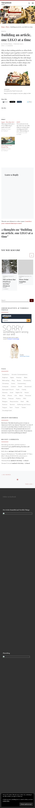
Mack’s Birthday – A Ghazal (20, 460)
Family (24, 389)
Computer (5, 386)
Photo (7, 27)
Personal (28, 395)
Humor (27, 392)
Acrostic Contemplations (19, 374)
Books (19, 380)
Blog (13, 380)
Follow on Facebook (9, 497)
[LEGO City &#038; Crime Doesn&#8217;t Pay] (8, 140)
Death (20, 386)
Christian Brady (7, 44)
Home (3, 27)
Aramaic (19, 377)
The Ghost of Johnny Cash (16, 458)
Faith (17, 389)
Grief (11, 392)
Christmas (5, 383)
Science (4, 404)
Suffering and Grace (23, 404)
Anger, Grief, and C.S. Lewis (18, 451)
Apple (12, 377)
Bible (25, 377)
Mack (21, 395)
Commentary (22, 383)
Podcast (11, 398)
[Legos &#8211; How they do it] (9, 126)
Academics (5, 374)
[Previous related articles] (27, 255)
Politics (18, 398)
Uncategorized (7, 410)
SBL (27, 401)
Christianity (27, 380)
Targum (4, 407)
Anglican (5, 377)
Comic (13, 383)
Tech (11, 407)
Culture (13, 386)
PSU (24, 398)
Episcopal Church (8, 389)
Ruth (22, 401)
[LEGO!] (24, 128)
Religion (5, 401)
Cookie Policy (6, 801)
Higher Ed (19, 392)
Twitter (24, 407)
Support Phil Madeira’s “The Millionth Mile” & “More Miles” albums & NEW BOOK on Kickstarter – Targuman (16, 456)
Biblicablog (5, 380)
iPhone (10, 395)
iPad (3, 395)
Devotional (28, 386)
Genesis (5, 392)
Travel (17, 407)
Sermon (12, 404)
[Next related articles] (32, 255)
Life (15, 395)
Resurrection (14, 401)
